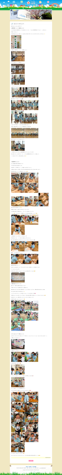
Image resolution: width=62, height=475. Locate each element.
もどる (31, 460)
